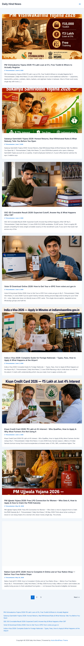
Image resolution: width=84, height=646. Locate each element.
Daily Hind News (11, 3)
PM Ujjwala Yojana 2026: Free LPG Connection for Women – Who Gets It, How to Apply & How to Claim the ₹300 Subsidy (40, 501)
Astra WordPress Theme (59, 640)
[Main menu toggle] (80, 4)
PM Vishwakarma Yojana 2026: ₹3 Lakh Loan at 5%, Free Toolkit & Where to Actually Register (36, 612)
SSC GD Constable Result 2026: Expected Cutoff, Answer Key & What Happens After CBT (35, 621)
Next (77, 597)
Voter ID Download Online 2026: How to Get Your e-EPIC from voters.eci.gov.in (40, 286)
